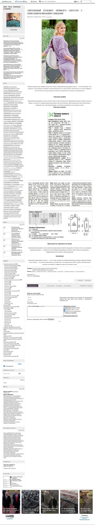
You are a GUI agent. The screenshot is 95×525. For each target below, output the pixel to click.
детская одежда (8, 111)
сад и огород (15, 188)
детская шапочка (16, 111)
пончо (18, 176)
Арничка (12, 405)
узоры (12, 207)
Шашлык (6, 302)
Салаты (6, 284)
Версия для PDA (84, 517)
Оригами (6, 320)
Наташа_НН (15, 450)
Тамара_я (6, 423)
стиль (5, 382)
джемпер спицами (11, 115)
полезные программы (9, 174)
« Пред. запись (50, 285)
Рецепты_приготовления (10, 419)
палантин (6, 168)
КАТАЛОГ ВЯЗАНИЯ (9, 264)
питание (14, 167)
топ (19, 202)
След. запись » (67, 285)
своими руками (10, 195)
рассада (21, 184)
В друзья (14, 29)
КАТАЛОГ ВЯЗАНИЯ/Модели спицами (42, 270)
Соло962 (17, 453)
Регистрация (19, 1)
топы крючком (17, 203)
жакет (10, 121)
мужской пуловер (15, 161)
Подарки (6, 319)
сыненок (17, 422)
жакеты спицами (15, 123)
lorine (14, 399)
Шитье (6, 309)
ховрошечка (12, 423)
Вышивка (6, 316)
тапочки (6, 202)
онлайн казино (19, 166)
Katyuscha (18, 433)
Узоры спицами (8, 273)
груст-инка (6, 455)
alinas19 (6, 397)
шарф (11, 216)
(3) (20, 244)
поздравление (8, 173)
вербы (22, 453)
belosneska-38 (12, 397)
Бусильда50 (16, 406)
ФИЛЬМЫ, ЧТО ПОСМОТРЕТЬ (11, 337)
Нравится (80, 280)
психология (6, 180)
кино (11, 140)
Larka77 (15, 434)
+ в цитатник (49, 16)
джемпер (7, 113)
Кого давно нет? (8, 396)
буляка (10, 406)
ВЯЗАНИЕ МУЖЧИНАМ (10, 275)
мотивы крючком (7, 161)
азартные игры (9, 88)
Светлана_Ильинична (9, 420)
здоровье (17, 127)
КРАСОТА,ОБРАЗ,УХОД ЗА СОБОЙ (13, 328)
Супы (5, 300)
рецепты (11, 186)
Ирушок (6, 409)
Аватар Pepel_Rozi (13, 20)
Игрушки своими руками (10, 317)
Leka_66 (6, 435)
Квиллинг (6, 322)
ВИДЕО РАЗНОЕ (8, 346)
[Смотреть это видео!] (8, 229)
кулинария (8, 145)
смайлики (42, 306)
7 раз (34, 274)
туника (12, 205)
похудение (10, 178)
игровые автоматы (10, 128)
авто (10, 86)
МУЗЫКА (6, 354)
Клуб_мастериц (8, 411)
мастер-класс (18, 152)
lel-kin (11, 399)
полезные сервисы (18, 174)
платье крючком (9, 169)
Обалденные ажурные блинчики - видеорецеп (18, 241)
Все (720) (21, 388)
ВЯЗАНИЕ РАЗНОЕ (9, 268)
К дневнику (59, 285)
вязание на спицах (15, 103)
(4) (20, 231)
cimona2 (11, 398)
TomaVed (14, 437)
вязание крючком (11, 97)
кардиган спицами (11, 136)
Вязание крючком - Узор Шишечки (17, 252)
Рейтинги (34, 1)
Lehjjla (19, 434)
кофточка (7, 141)
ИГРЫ (5, 331)
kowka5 (15, 438)
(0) (22, 42)
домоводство (15, 119)
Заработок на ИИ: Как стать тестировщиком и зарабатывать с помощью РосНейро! (13, 57)
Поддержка (75, 1)
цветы (11, 211)
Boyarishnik (15, 391)
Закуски (6, 283)
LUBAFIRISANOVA (8, 401)
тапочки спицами (13, 202)
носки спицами (13, 164)
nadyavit (9, 440)
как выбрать (11, 134)
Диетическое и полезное (10, 291)
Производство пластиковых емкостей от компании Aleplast (12, 41)
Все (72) (22, 224)
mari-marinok (17, 439)
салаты (11, 190)
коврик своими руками (18, 139)
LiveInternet (7, 2)
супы (5, 200)
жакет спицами (17, 121)
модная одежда (12, 157)
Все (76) (22, 38)
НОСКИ (6, 86)
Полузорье (6, 416)
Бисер (6, 324)
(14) (21, 250)
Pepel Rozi (4, 9)
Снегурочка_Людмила (9, 422)
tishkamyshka (15, 440)
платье (19, 168)
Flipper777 (20, 398)
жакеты (6, 123)
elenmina (10, 438)
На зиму (6, 294)
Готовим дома (7, 278)
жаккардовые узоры (8, 125)
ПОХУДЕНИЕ (7, 351)
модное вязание (80, 271)
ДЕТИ (5, 350)
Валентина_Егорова (9, 443)
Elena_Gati (6, 433)
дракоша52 (6, 392)
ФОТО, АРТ (6, 353)
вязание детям (14, 95)
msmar (5, 440)
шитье (6, 218)
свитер (6, 192)
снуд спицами (20, 197)
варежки (10, 90)
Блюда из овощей (9, 286)
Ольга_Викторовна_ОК (10, 451)
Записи (5, 6)
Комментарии (16, 6)
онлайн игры (9, 166)
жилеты (15, 125)
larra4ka (6, 439)
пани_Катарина (12, 415)
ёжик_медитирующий (9, 442)
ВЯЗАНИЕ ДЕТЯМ (9, 272)
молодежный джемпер (16, 159)
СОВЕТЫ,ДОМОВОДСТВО (10, 327)
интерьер (16, 132)
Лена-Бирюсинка (8, 412)
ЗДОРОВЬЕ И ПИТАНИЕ (10, 306)
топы (11, 204)
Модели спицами (8, 267)
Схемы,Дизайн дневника (10, 356)
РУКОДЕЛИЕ (7, 308)
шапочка (13, 215)
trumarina (21, 440)
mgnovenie (20, 401)
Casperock (6, 398)
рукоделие (8, 188)
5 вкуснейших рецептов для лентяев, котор (16, 235)
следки (18, 195)
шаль (14, 211)
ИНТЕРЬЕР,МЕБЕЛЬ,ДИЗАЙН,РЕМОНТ (14, 333)
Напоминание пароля (32, 303)
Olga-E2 (12, 402)
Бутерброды (7, 303)
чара (5, 457)
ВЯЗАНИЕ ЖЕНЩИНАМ (10, 265)
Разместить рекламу (84, 519)
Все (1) (22, 380)
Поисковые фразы (17, 486)
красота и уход (18, 143)
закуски (11, 127)
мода (14, 156)
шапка (11, 213)
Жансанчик (20, 407)
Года (20, 406)
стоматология (10, 198)
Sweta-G (11, 403)
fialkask (16, 398)
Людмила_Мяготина (18, 412)
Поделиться (88, 280)
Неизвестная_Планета (10, 468)
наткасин (6, 456)
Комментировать (32, 285)
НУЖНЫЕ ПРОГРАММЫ (10, 348)
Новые (90, 285)
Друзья (10, 6)
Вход (26, 1)
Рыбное (6, 292)
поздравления (17, 173)
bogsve (18, 397)
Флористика (7, 325)
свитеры (6, 193)
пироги (10, 167)
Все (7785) (21, 430)
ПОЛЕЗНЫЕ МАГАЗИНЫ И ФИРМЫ (13, 339)
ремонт (6, 186)
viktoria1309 (7, 405)
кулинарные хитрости (14, 147)
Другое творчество (9, 313)
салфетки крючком (18, 190)
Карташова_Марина (9, 446)
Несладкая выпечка (9, 297)
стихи (5, 199)
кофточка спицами (17, 141)
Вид (77, 2)
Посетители (15, 484)
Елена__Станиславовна (10, 407)
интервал (18, 455)
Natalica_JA (7, 402)
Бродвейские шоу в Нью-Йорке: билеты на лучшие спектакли (12, 65)
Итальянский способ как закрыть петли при (17, 229)
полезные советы (10, 176)
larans (7, 399)
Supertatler (6, 403)
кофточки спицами (8, 143)
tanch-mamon (17, 403)
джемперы (8, 117)
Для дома (6, 311)
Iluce (5, 399)
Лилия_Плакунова (8, 447)
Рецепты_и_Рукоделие (10, 418)
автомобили (14, 86)
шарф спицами (17, 216)
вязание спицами (11, 106)
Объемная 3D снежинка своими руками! (17, 247)
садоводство (6, 190)
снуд (14, 197)
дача (20, 110)
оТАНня (6, 415)
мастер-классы (8, 156)
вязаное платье (14, 110)
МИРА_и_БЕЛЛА (16, 414)
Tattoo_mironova (8, 437)
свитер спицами (15, 192)
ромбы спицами (19, 186)
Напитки (6, 298)
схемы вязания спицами (13, 200)
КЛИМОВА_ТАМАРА (13, 409)
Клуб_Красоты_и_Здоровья (11, 410)
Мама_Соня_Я (7, 414)
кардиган (19, 134)
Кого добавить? (17, 396)
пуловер (12, 180)
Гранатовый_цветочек (9, 444)
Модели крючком (8, 270)
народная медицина (10, 162)
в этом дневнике (9, 366)
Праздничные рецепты (10, 295)
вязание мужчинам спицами (17, 99)
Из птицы (6, 287)
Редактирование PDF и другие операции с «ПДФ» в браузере (12, 49)
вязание (7, 93)
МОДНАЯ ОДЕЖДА (9, 342)
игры (10, 132)
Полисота (19, 415)
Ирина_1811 (19, 444)
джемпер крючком (16, 113)
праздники (16, 178)
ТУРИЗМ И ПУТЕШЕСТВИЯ (11, 345)
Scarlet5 (16, 402)
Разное (6, 281)
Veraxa (19, 437)
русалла (19, 419)
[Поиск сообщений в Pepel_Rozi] (19, 364)
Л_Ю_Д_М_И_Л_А (17, 411)
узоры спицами (15, 209)
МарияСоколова (8, 450)
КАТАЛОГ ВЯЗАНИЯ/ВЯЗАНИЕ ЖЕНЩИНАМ (44, 268)
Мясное (6, 289)
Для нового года (8, 314)
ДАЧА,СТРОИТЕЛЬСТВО (10, 343)
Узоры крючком (8, 276)
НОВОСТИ (6, 336)
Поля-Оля (12, 416)
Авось (42, 1)
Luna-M (15, 401)
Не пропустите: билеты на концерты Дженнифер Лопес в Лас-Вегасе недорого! (14, 73)
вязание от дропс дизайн (11, 104)
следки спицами (8, 197)
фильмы (6, 211)
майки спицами (11, 152)
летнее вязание (8, 148)
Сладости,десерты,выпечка (11, 279)
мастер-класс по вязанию (13, 154)
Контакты (84, 518)
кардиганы (7, 138)
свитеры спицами (15, 193)
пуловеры (15, 182)
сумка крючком (18, 199)
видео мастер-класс (15, 91)
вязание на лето (9, 101)
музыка (20, 161)
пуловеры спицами (11, 184)
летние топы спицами (9, 151)
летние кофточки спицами (15, 150)
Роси (17, 451)
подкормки (12, 171)
